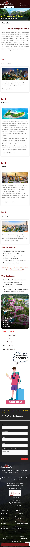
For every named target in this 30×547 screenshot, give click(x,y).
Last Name (5, 431)
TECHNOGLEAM (24, 538)
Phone (3, 437)
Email (3, 443)
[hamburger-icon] (28, 2)
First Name (5, 425)
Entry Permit (17, 493)
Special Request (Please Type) (10, 449)
